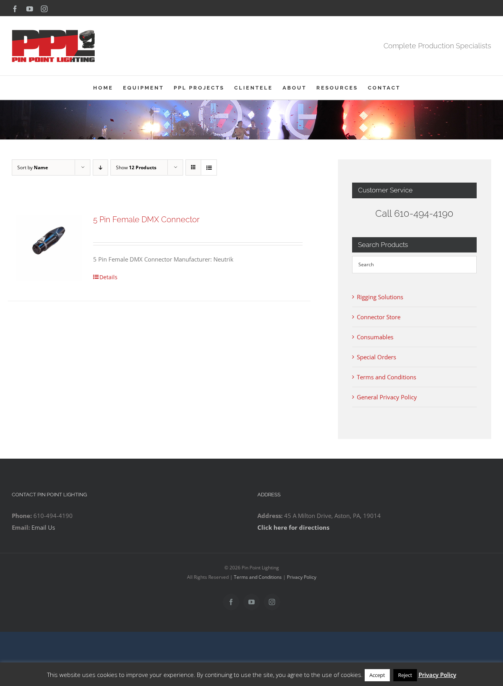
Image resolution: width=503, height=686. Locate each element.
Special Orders (376, 357)
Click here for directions (293, 527)
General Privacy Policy (387, 397)
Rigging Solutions (380, 297)
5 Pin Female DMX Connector (146, 219)
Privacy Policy (301, 577)
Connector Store (378, 317)
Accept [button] (377, 675)
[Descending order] (100, 167)
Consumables (375, 337)
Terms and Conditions (386, 377)
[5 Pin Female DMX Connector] (49, 248)
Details (108, 277)
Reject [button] (405, 675)
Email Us (43, 527)
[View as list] (209, 167)
